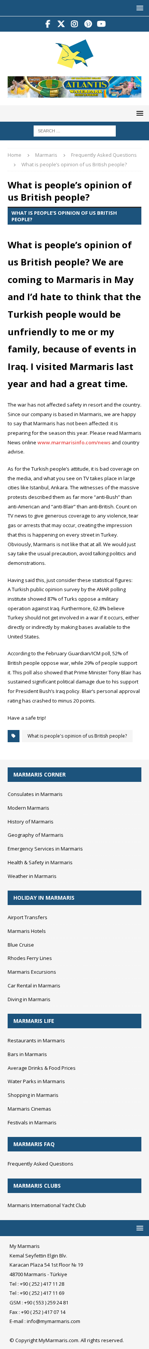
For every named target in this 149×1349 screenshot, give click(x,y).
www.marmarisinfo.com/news (73, 442)
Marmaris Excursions (32, 971)
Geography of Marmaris (35, 834)
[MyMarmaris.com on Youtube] (101, 24)
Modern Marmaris (28, 807)
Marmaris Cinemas (29, 1108)
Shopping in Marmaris (33, 1095)
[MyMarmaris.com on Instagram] (74, 24)
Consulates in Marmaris (35, 794)
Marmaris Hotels (27, 931)
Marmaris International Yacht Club (47, 1205)
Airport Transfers (27, 917)
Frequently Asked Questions (40, 1163)
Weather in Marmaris (32, 876)
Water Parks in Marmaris (36, 1081)
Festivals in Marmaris (32, 1122)
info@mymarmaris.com (53, 1321)
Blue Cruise (21, 944)
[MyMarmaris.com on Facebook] (48, 24)
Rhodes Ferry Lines (30, 958)
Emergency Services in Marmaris (45, 848)
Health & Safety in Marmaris (40, 862)
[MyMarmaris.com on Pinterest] (88, 24)
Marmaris (46, 154)
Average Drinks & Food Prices (42, 1067)
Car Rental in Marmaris (34, 985)
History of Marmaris (30, 821)
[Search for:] (75, 130)
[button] (138, 8)
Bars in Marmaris (27, 1054)
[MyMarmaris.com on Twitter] (61, 24)
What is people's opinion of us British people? (77, 736)
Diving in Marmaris (29, 999)
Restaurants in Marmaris (36, 1040)
